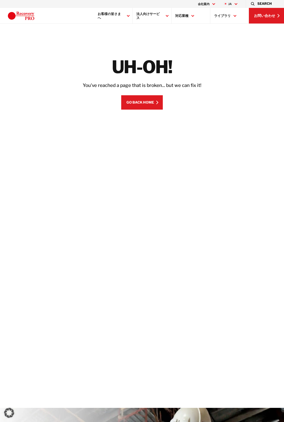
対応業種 (182, 16)
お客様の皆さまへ (109, 16)
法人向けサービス (148, 16)
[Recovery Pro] (21, 16)
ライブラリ (222, 16)
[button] (261, 4)
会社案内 (204, 4)
